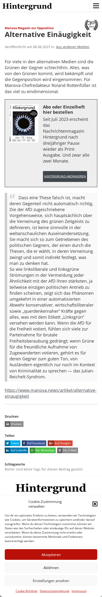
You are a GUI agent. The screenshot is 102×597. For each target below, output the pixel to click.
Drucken (16, 424)
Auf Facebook (35, 443)
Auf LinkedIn (18, 450)
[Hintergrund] (27, 6)
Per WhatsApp (44, 450)
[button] (95, 504)
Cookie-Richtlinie (26, 591)
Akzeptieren (51, 554)
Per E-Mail (69, 450)
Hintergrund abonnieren (65, 176)
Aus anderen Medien (72, 47)
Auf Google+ (62, 443)
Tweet (14, 443)
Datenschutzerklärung (54, 591)
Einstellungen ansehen (51, 580)
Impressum (79, 591)
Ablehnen (51, 567)
